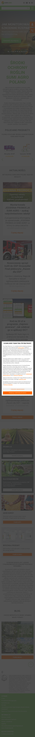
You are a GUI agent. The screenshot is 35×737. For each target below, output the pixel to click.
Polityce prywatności (18, 375)
